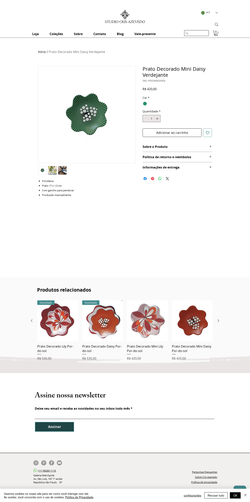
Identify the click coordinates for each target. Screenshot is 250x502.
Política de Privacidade (79, 497)
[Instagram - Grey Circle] (35, 462)
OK (235, 495)
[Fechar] (245, 495)
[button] (216, 33)
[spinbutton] (151, 118)
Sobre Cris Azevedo (206, 477)
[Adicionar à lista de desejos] (207, 132)
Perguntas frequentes (204, 472)
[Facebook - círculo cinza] (51, 462)
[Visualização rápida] (147, 320)
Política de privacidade (204, 482)
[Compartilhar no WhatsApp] (160, 178)
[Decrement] (145, 118)
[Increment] (157, 118)
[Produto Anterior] (31, 320)
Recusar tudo (216, 495)
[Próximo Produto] (218, 320)
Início (42, 52)
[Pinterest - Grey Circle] (43, 462)
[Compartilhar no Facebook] (145, 178)
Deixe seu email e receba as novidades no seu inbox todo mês (82, 408)
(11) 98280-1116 (47, 470)
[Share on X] (167, 178)
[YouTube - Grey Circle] (59, 462)
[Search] (216, 24)
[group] (125, 330)
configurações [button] (192, 495)
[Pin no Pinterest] (152, 178)
